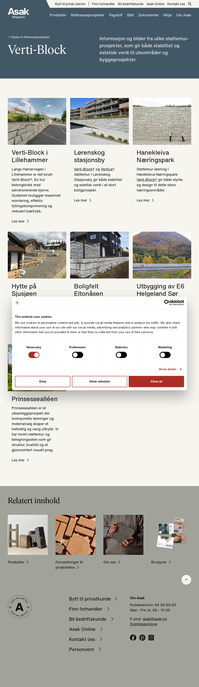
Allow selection (99, 381)
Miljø (167, 14)
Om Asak (183, 14)
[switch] (77, 355)
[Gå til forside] (18, 13)
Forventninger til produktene (69, 565)
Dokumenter (148, 14)
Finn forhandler (103, 4)
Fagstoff (115, 14)
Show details (167, 369)
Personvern (82, 649)
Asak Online (155, 4)
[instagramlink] (151, 638)
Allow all (156, 381)
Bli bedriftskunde (130, 4)
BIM (130, 14)
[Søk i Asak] (189, 4)
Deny (42, 381)
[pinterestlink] (142, 638)
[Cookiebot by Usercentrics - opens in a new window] (167, 303)
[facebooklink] (133, 638)
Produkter (58, 14)
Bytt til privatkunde (90, 598)
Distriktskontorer (144, 624)
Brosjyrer (159, 562)
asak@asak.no (155, 618)
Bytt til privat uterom (70, 4)
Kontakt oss (176, 4)
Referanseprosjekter (87, 14)
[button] (186, 580)
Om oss (109, 562)
